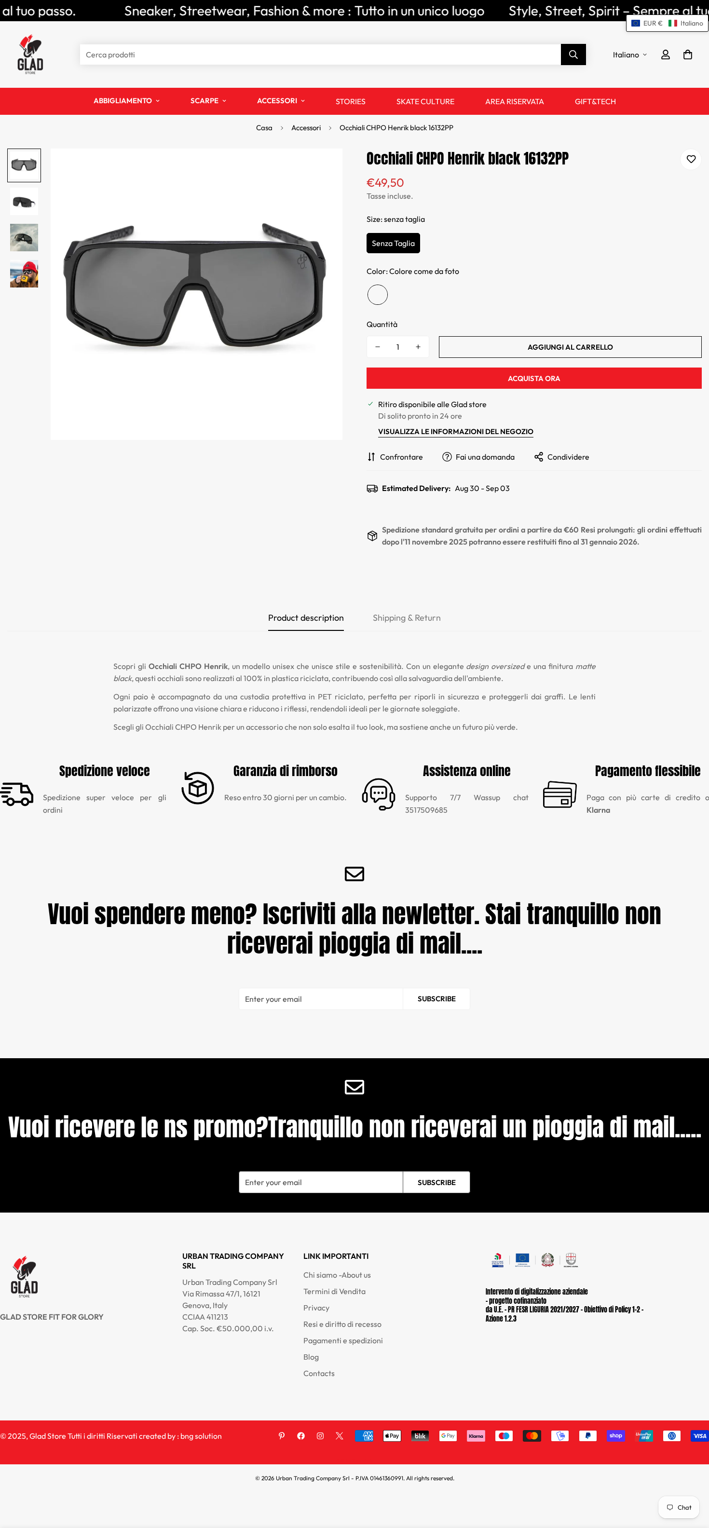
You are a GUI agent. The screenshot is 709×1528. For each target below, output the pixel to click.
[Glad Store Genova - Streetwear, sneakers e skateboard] (30, 54)
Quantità (382, 324)
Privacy (316, 1308)
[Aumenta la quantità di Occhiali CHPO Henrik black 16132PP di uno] (418, 346)
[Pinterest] (282, 1436)
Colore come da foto (377, 294)
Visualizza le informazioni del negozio (455, 431)
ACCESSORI (277, 100)
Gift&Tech (595, 101)
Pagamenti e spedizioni (343, 1341)
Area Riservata (514, 101)
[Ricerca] (573, 54)
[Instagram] (320, 1436)
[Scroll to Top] (690, 1475)
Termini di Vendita (334, 1291)
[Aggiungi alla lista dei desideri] (691, 159)
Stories (351, 101)
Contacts (319, 1373)
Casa (264, 127)
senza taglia (393, 243)
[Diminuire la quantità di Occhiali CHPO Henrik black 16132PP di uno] (377, 346)
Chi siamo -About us (337, 1275)
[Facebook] (301, 1436)
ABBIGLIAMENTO (123, 100)
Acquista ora (534, 378)
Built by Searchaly (354, 1461)
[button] (688, 54)
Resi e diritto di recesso (342, 1324)
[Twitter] (339, 1436)
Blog (311, 1357)
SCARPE (204, 100)
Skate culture (425, 101)
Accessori (306, 127)
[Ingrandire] (322, 169)
